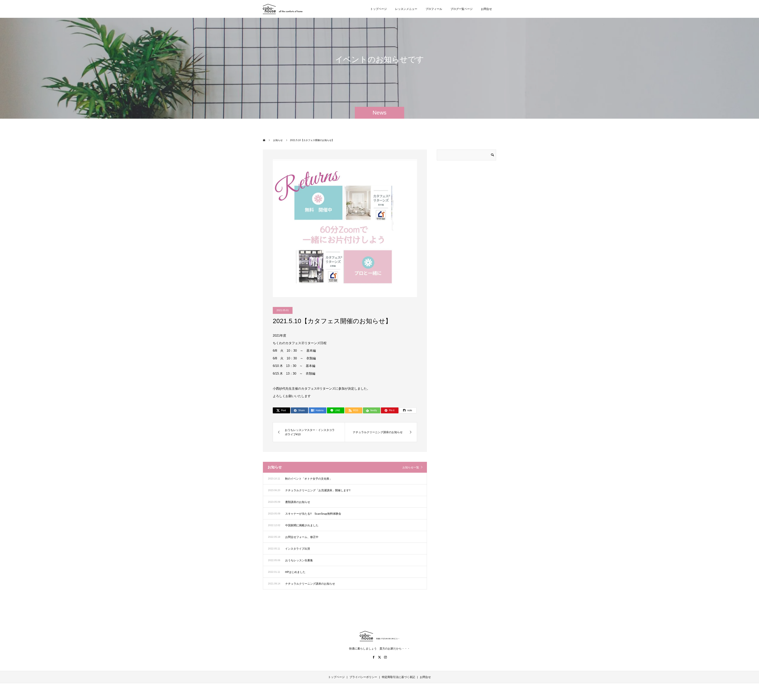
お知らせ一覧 (410, 467)
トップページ (378, 8)
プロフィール (434, 8)
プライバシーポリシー (363, 677)
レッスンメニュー (406, 8)
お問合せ (486, 8)
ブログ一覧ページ (461, 8)
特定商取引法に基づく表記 (398, 677)
